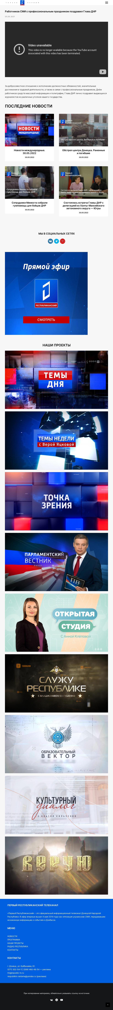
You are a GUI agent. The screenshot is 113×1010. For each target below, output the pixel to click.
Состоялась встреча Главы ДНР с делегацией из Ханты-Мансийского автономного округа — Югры (83, 205)
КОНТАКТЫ (12, 950)
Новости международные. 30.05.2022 (29, 151)
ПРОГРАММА (13, 939)
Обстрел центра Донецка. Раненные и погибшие (83, 151)
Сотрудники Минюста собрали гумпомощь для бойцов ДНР (29, 204)
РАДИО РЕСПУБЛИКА (17, 946)
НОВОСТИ (12, 936)
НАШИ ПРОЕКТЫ (15, 943)
